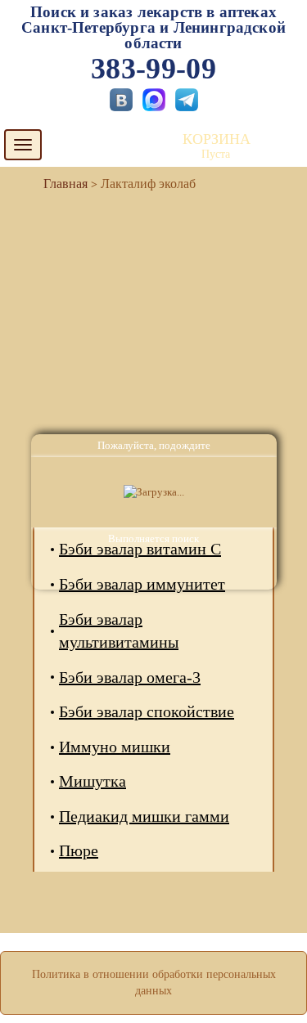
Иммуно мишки (114, 747)
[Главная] (58, 184)
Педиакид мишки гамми (144, 816)
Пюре (78, 850)
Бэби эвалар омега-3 (130, 677)
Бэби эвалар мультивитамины (118, 631)
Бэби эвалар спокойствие (146, 711)
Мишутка (92, 781)
